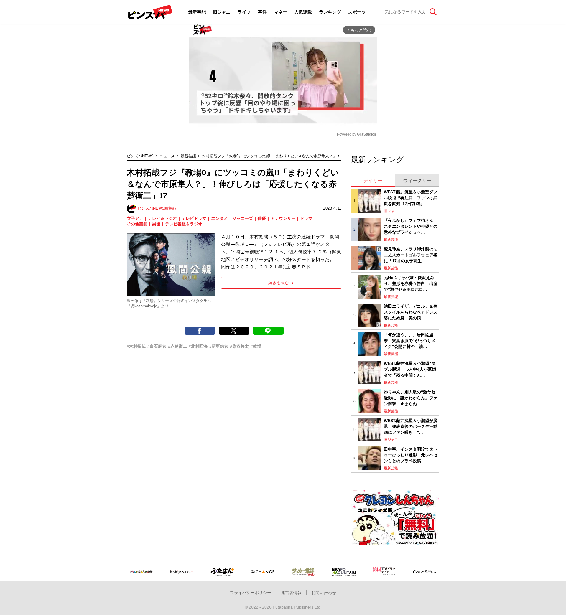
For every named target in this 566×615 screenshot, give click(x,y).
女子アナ (135, 218)
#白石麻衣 (156, 346)
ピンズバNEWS (140, 156)
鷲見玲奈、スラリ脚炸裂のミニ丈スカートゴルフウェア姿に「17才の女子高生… (410, 255)
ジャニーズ (242, 218)
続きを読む (278, 282)
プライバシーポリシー (250, 592)
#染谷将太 (239, 346)
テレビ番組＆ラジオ (183, 224)
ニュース (167, 156)
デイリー (372, 180)
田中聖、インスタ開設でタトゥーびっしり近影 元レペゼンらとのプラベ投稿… (410, 455)
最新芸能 (197, 11)
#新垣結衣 (218, 346)
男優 (156, 224)
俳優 (262, 218)
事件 (262, 11)
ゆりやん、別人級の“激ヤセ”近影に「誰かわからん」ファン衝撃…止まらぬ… (410, 398)
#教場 (256, 346)
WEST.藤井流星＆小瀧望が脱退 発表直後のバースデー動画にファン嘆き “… (410, 426)
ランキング (330, 11)
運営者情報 (291, 592)
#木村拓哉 (136, 346)
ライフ (244, 11)
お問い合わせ (323, 592)
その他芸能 (137, 224)
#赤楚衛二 (177, 346)
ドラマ (306, 218)
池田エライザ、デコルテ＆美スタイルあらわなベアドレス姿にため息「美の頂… (410, 312)
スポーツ (357, 11)
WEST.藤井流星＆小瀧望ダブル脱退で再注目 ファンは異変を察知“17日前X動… (410, 197)
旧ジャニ (222, 11)
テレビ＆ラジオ (162, 218)
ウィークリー (417, 180)
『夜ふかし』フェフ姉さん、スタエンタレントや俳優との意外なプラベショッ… (410, 226)
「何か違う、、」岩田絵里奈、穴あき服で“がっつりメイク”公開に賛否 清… (409, 340)
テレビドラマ (194, 218)
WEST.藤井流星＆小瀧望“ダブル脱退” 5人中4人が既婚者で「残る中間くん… (410, 369)
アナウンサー (283, 218)
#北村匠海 (198, 346)
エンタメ (219, 218)
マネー (280, 11)
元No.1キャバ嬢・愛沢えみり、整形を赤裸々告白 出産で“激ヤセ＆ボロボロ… (410, 283)
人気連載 (303, 11)
